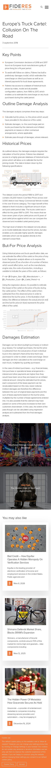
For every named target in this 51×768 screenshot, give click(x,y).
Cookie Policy (9, 764)
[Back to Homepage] (17, 7)
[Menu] (47, 7)
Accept (22, 764)
